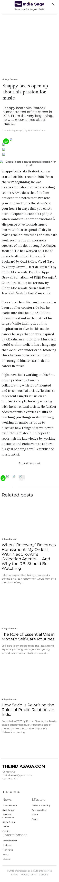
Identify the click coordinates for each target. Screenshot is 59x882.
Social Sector (8, 822)
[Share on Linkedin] (16, 156)
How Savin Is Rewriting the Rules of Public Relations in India (28, 710)
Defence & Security (41, 805)
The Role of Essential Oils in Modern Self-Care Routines (28, 636)
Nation (5, 826)
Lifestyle (6, 859)
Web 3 (35, 814)
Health (5, 854)
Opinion (6, 831)
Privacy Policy (28, 874)
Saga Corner (8, 810)
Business (6, 845)
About (14, 874)
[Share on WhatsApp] (5, 141)
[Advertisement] (29, 43)
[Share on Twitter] (15, 146)
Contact (43, 874)
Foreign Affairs (39, 810)
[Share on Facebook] (24, 141)
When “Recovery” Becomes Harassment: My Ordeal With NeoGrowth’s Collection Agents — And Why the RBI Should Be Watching (29, 556)
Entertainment (9, 805)
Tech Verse (7, 850)
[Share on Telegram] (16, 151)
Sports (35, 819)
